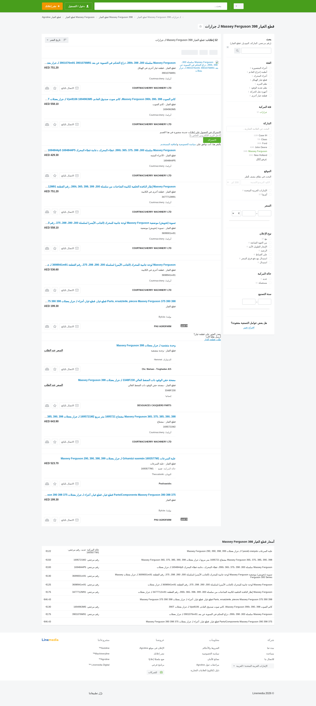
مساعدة (270, 653)
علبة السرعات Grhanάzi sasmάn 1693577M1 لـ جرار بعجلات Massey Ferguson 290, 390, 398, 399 (118, 458)
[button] (55, 88)
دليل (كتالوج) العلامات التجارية (205, 670)
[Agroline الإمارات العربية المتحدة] (261, 6)
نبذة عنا (270, 648)
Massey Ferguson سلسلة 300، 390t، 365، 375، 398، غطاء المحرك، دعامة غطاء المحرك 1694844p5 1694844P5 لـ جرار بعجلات (103, 150)
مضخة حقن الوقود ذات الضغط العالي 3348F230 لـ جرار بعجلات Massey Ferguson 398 (127, 380)
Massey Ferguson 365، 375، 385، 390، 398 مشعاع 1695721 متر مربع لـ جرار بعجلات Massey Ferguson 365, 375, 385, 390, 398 (206, 559)
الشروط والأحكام (211, 648)
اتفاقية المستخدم (169, 144)
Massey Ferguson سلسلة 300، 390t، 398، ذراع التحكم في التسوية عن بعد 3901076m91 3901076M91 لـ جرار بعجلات (109, 62)
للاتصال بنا (269, 659)
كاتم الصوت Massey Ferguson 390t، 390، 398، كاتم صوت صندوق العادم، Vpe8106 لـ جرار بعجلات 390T (220, 606)
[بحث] (224, 6)
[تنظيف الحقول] (227, 47)
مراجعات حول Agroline (207, 664)
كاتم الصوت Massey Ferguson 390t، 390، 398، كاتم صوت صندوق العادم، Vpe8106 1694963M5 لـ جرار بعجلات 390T (109, 99)
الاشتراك (212, 140)
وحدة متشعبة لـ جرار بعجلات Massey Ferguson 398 (146, 345)
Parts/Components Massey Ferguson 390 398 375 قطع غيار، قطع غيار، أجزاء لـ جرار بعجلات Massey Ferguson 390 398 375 (103, 494)
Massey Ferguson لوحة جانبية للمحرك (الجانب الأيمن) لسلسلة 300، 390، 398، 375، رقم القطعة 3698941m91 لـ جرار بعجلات (106, 264)
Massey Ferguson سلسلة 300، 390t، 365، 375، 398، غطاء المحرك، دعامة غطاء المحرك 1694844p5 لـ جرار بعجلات (214, 567)
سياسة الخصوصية (187, 144)
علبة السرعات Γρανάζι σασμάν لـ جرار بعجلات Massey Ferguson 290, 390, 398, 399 (229, 551)
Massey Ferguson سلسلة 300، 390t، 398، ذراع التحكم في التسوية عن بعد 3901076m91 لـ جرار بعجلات (220, 614)
